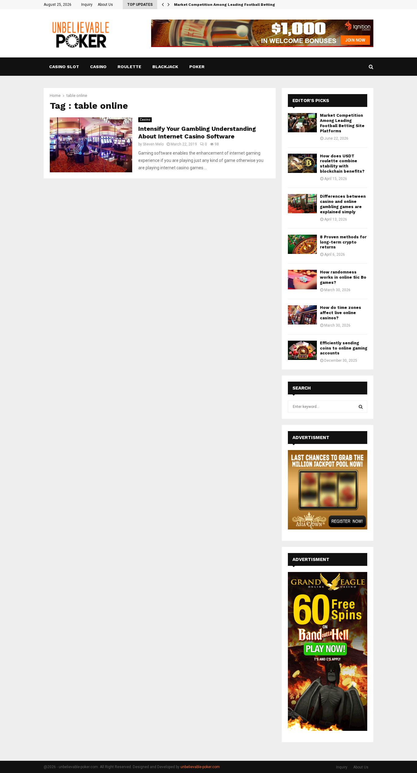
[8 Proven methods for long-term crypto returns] (302, 244)
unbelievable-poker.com (200, 767)
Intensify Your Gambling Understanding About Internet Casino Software (197, 132)
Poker (197, 66)
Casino (98, 66)
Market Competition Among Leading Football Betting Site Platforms (342, 123)
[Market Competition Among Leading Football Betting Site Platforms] (302, 122)
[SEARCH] (360, 407)
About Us (105, 4)
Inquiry (86, 4)
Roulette (129, 66)
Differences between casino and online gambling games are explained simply (343, 204)
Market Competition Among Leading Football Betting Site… (231, 4)
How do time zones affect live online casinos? (340, 312)
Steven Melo (153, 144)
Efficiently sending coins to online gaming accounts (343, 348)
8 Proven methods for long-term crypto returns (343, 242)
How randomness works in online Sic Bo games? (343, 277)
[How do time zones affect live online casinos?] (302, 314)
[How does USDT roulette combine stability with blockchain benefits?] (302, 163)
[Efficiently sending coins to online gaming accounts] (302, 350)
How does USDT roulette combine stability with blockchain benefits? (342, 164)
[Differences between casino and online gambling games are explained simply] (302, 203)
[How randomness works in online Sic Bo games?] (302, 279)
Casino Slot (64, 66)
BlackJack (165, 66)
